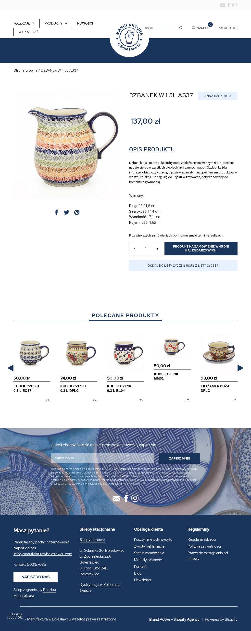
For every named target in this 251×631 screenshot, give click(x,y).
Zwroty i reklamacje (149, 546)
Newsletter (142, 580)
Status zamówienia (149, 553)
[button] (10, 367)
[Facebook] (228, 5)
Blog (138, 573)
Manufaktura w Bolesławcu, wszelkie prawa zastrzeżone (71, 619)
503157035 (36, 564)
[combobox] (162, 28)
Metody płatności (148, 559)
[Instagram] (234, 5)
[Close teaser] (27, 604)
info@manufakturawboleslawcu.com (42, 554)
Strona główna (25, 70)
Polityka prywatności (204, 546)
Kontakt (140, 566)
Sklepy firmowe (92, 539)
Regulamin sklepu (202, 539)
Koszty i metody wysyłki (153, 539)
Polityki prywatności (129, 483)
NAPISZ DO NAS (36, 577)
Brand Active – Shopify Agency (174, 619)
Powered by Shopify (221, 619)
